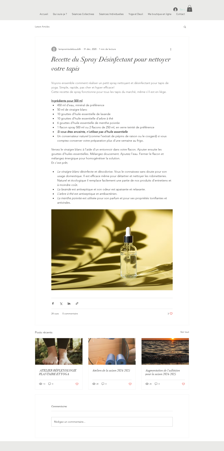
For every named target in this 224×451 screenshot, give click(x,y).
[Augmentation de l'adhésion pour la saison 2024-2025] (165, 351)
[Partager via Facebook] (52, 303)
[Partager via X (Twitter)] (60, 303)
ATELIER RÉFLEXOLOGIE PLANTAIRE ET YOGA (57, 372)
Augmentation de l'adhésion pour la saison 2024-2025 (162, 372)
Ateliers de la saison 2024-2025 (111, 370)
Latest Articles (42, 26)
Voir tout (184, 331)
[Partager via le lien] (77, 303)
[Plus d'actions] (171, 49)
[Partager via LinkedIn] (69, 303)
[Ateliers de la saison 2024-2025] (112, 351)
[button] (189, 8)
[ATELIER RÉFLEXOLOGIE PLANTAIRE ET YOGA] (58, 351)
